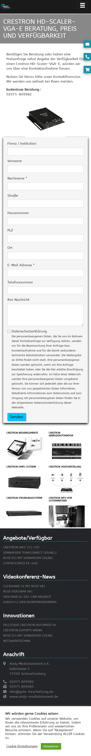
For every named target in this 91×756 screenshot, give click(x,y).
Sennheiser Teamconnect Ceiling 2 (30, 552)
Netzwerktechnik (16, 641)
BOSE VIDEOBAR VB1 (18, 591)
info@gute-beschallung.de (31, 692)
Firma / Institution (21, 143)
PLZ (10, 230)
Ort (9, 248)
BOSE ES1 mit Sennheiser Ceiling (27, 558)
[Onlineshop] (87, 69)
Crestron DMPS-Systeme (21, 466)
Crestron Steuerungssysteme (24, 498)
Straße (12, 195)
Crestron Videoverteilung (65, 466)
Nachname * (17, 178)
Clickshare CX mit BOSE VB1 (24, 586)
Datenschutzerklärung (47, 369)
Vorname (14, 161)
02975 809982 (22, 682)
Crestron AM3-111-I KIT (21, 547)
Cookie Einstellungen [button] (22, 746)
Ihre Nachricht (18, 300)
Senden (16, 416)
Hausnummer (18, 213)
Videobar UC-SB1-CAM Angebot (27, 597)
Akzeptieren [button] (51, 746)
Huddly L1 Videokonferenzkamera (30, 602)
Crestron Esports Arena (22, 630)
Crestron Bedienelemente (22, 432)
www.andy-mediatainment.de (34, 696)
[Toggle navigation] (82, 5)
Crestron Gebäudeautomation (61, 434)
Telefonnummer (20, 282)
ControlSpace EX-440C (20, 563)
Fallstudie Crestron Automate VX (29, 625)
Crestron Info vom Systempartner (60, 499)
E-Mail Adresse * (20, 265)
